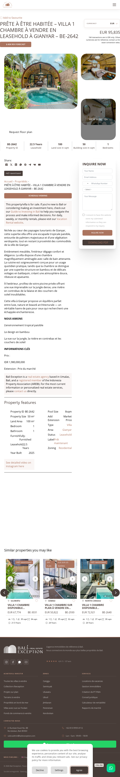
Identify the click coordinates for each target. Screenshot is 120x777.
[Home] (7, 5)
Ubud (45, 697)
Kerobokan (48, 713)
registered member (30, 380)
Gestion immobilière (91, 686)
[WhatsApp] (20, 164)
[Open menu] (114, 5)
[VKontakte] (34, 164)
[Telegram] (30, 164)
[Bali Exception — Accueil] (23, 649)
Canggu (46, 681)
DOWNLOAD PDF (98, 242)
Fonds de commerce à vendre (17, 713)
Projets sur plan (11, 692)
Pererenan (48, 708)
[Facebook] (6, 164)
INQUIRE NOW (97, 232)
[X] (11, 164)
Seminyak (47, 686)
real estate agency (38, 376)
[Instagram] (6, 662)
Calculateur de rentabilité (93, 702)
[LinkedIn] (16, 164)
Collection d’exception (14, 686)
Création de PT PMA (91, 692)
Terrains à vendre (12, 697)
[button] (116, 593)
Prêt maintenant (13, 173)
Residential (65, 448)
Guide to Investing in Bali (25, 211)
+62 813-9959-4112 (74, 728)
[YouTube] (26, 662)
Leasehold (66, 434)
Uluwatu (47, 692)
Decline (40, 770)
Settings (59, 770)
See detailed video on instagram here (18, 464)
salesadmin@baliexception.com (21, 735)
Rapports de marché (91, 708)
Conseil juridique (90, 697)
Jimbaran (47, 702)
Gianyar (67, 430)
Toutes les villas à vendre (15, 681)
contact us (20, 391)
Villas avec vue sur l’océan (15, 708)
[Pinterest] (25, 164)
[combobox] (86, 183)
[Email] (39, 164)
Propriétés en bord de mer (16, 702)
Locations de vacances (92, 681)
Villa (69, 425)
